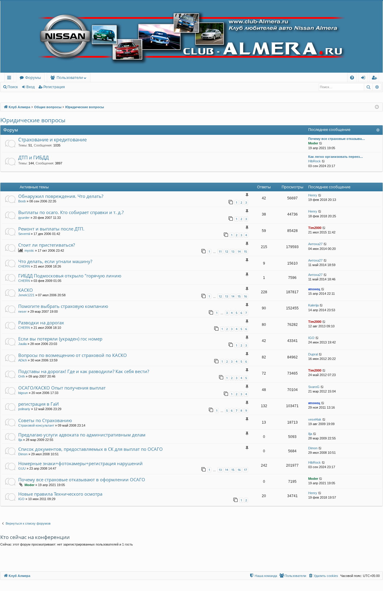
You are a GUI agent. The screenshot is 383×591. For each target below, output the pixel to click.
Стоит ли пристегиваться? (46, 245)
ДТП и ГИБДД (33, 157)
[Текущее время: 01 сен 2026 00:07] (377, 107)
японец (314, 289)
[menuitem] (352, 77)
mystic (29, 250)
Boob (22, 201)
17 (245, 470)
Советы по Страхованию (45, 420)
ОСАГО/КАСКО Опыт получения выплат (62, 388)
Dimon (23, 454)
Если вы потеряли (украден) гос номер (60, 339)
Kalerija (313, 305)
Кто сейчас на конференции (35, 537)
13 (232, 251)
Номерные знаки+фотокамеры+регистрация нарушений (80, 463)
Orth (21, 376)
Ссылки (10, 78)
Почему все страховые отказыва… (336, 139)
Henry (312, 195)
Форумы (33, 77)
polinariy (24, 409)
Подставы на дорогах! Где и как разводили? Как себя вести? (83, 371)
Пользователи (70, 77)
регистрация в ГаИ (38, 404)
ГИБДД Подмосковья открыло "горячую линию (69, 276)
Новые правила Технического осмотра (60, 494)
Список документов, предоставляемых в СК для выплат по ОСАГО (90, 449)
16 (245, 296)
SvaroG (314, 387)
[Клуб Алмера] (191, 37)
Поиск (12, 87)
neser (22, 311)
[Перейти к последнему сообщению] (320, 195)
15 (245, 251)
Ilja (20, 440)
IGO (311, 338)
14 (239, 251)
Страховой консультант (36, 425)
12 (226, 251)
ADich (22, 360)
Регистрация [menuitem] (375, 78)
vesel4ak (314, 419)
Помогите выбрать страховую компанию (63, 306)
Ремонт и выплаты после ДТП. (51, 229)
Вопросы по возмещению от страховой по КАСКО (72, 355)
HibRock (314, 161)
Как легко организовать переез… (335, 156)
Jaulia (22, 344)
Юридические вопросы (33, 120)
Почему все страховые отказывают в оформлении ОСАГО (81, 479)
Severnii (24, 234)
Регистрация (54, 87)
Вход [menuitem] (364, 78)
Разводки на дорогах (41, 323)
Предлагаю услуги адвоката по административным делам (81, 435)
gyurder (24, 217)
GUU (22, 468)
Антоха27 (315, 244)
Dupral (313, 354)
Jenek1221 (26, 295)
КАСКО (25, 290)
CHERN (24, 266)
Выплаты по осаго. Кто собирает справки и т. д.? (71, 212)
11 (220, 251)
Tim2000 (314, 228)
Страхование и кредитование (52, 139)
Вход (30, 87)
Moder (313, 143)
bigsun (23, 393)
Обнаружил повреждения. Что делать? (60, 196)
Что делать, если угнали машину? (55, 261)
